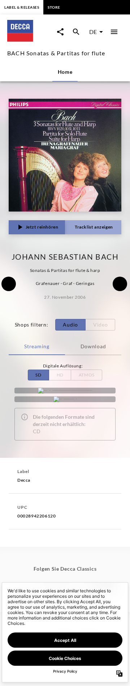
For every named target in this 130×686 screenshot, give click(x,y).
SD (38, 375)
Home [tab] (65, 72)
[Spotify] (65, 399)
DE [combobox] (93, 31)
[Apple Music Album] (65, 390)
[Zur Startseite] (30, 39)
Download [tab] (93, 346)
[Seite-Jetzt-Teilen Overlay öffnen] (60, 32)
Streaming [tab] (36, 346)
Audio (70, 324)
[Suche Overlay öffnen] (76, 32)
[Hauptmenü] (114, 32)
